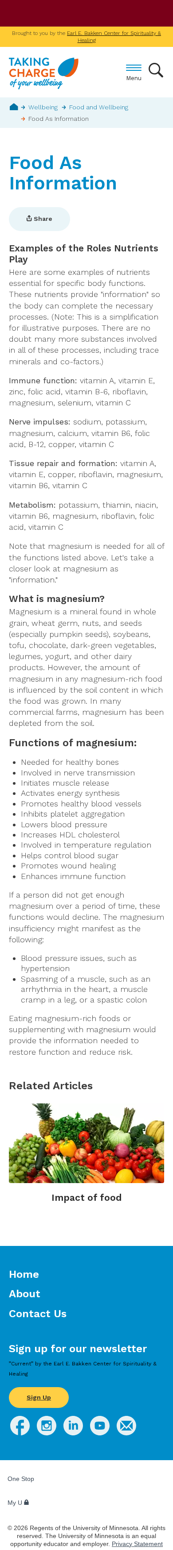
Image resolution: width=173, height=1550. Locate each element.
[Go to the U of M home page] (71, 14)
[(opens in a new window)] (20, 1432)
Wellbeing (43, 107)
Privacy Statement (137, 1543)
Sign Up (39, 1397)
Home (14, 106)
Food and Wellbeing (98, 107)
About (24, 1294)
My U (16, 1502)
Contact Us (38, 1313)
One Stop (21, 1478)
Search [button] (156, 70)
